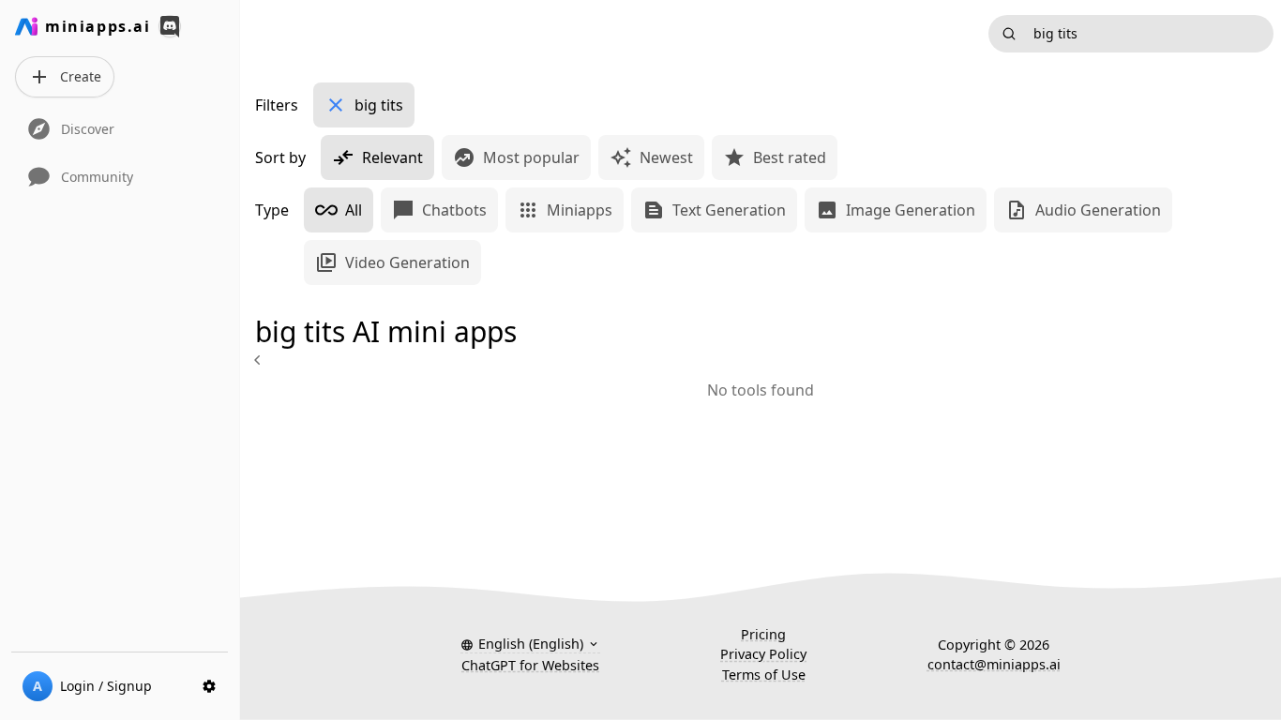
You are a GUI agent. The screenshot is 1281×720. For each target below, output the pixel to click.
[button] (530, 644)
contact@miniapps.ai (994, 664)
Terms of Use (764, 674)
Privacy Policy (763, 654)
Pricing (763, 634)
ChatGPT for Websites (530, 665)
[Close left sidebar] (259, 360)
